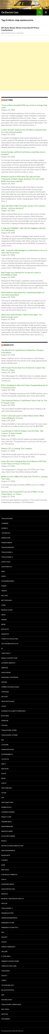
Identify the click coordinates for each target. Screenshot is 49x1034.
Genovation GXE (8, 889)
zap (2, 995)
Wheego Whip (7, 831)
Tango (4, 591)
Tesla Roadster (7, 547)
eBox (3, 778)
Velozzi (4, 696)
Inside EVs (9, 345)
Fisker (3, 586)
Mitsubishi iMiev (7, 581)
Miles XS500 (5, 672)
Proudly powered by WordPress (12, 1031)
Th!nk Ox (5, 759)
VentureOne (6, 788)
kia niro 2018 (6, 1000)
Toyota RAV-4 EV (7, 985)
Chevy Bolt (6, 653)
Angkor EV (5, 855)
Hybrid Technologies (10, 687)
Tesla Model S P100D (9, 735)
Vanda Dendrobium (9, 918)
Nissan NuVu (6, 807)
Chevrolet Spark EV (9, 874)
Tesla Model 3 (7, 552)
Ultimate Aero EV (8, 663)
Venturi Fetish (7, 802)
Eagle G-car (6, 817)
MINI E (3, 576)
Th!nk (3, 793)
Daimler (4, 668)
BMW (3, 624)
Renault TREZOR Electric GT (12, 899)
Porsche (4, 721)
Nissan (4, 620)
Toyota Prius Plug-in (9, 644)
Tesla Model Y (7, 908)
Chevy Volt (6, 562)
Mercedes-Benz (7, 884)
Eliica (3, 773)
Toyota (4, 725)
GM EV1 (4, 976)
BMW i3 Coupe (7, 610)
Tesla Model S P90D (9, 730)
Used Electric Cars (8, 966)
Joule (3, 706)
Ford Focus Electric (9, 639)
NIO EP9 (4, 937)
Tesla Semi (5, 971)
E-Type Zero (6, 956)
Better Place (6, 600)
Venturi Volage (7, 701)
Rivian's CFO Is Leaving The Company (16, 448)
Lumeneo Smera (7, 812)
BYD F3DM (5, 716)
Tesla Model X (7, 557)
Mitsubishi (5, 1019)
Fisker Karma (6, 543)
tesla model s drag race (11, 1004)
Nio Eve (4, 903)
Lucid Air (4, 745)
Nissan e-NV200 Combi (10, 961)
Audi (3, 865)
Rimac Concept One (9, 658)
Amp (3, 571)
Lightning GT (6, 567)
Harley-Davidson (8, 947)
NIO (2, 932)
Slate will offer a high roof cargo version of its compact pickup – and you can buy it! (23, 207)
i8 (2, 648)
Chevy (3, 783)
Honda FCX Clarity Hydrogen (13, 711)
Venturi (4, 1014)
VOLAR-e (4, 860)
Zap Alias (4, 769)
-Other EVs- (5, 533)
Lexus (3, 879)
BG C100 (4, 595)
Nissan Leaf (6, 538)
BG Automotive (7, 990)
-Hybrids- (5, 523)
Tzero (3, 980)
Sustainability (7, 754)
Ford (3, 605)
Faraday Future (7, 923)
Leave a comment (17, 33)
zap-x (3, 764)
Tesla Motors (6, 518)
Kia (2, 740)
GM (2, 798)
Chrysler (5, 692)
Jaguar (4, 951)
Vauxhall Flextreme (9, 677)
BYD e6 (3, 841)
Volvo (4, 942)
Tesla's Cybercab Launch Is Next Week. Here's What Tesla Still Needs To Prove (22, 417)
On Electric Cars (9, 12)
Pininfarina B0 (7, 826)
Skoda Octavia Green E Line (12, 846)
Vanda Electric (7, 913)
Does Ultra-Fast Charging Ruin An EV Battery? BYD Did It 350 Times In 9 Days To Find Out (23, 462)
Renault (4, 894)
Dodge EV (5, 634)
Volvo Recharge (8, 836)
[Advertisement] (24, 66)
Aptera (4, 682)
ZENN (3, 615)
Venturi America (8, 850)
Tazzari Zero (6, 822)
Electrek (8, 100)
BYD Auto (5, 629)
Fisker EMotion (7, 749)
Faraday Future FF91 (9, 927)
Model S (4, 528)
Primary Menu (46, 12)
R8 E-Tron (5, 870)
